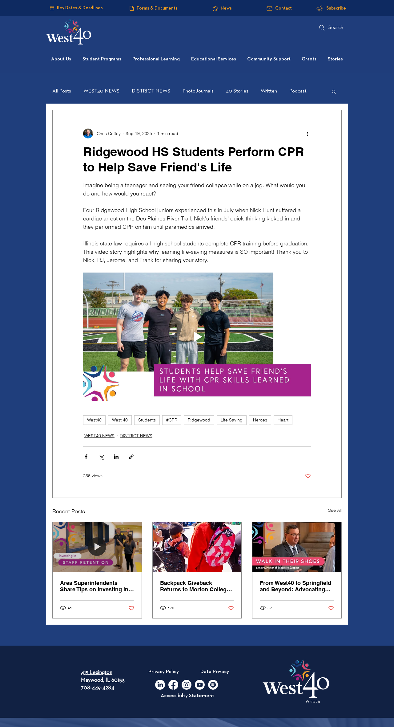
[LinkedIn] (160, 685)
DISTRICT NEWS (151, 91)
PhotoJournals (198, 91)
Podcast (298, 91)
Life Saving (232, 420)
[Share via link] (131, 457)
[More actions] (307, 133)
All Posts (61, 91)
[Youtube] (200, 685)
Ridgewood (199, 420)
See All (335, 510)
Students (147, 420)
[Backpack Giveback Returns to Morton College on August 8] (197, 547)
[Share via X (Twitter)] (101, 457)
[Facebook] (173, 685)
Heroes (260, 420)
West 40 (120, 420)
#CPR (171, 420)
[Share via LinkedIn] (116, 457)
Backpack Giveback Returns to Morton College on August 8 (195, 586)
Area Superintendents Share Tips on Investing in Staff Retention (94, 586)
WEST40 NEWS (101, 91)
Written (269, 91)
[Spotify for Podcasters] (213, 685)
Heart (283, 420)
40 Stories (237, 91)
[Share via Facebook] (86, 457)
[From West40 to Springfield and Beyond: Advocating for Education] (296, 547)
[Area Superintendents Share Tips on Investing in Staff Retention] (97, 547)
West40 (94, 420)
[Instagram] (186, 685)
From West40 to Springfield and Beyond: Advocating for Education (295, 586)
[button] (334, 91)
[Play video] (197, 337)
